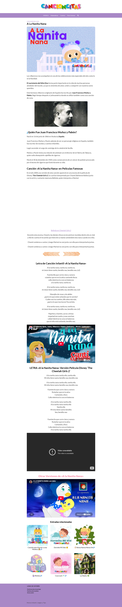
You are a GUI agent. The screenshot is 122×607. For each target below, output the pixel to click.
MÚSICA (45, 15)
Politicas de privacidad (34, 589)
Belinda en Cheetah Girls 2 (61, 230)
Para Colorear (71, 15)
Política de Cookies (33, 591)
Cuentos (62, 15)
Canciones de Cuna (33, 21)
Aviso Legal (30, 592)
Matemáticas (54, 15)
